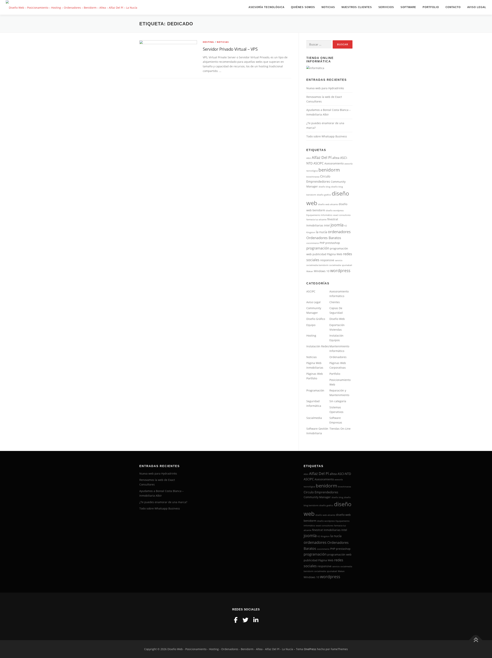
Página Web (334, 254)
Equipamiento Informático (319, 215)
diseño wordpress (335, 210)
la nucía (321, 232)
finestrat (332, 219)
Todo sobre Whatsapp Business (326, 136)
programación (317, 248)
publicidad (319, 254)
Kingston (310, 232)
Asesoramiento (334, 163)
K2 (345, 225)
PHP (322, 243)
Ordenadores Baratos (323, 237)
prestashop (332, 243)
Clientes (334, 302)
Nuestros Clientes (357, 7)
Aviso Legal (476, 7)
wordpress (340, 270)
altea (335, 158)
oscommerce (312, 243)
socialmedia (335, 265)
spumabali (347, 265)
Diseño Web (337, 319)
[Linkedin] (255, 620)
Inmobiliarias (314, 225)
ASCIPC (318, 163)
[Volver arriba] (476, 640)
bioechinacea (312, 176)
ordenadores (339, 231)
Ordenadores (338, 357)
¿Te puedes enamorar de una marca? (163, 502)
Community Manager (317, 497)
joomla (337, 225)
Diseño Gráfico (315, 319)
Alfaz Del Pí (322, 157)
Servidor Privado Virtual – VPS (230, 49)
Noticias (328, 7)
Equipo (310, 325)
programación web (339, 554)
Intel (327, 225)
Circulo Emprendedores (321, 492)
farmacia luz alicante (316, 219)
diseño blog (324, 186)
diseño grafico (324, 194)
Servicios (386, 7)
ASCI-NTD (344, 474)
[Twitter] (245, 620)
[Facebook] (236, 620)
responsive (327, 260)
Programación (315, 390)
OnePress (310, 649)
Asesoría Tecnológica (266, 7)
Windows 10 (321, 271)
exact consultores (342, 215)
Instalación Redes (317, 346)
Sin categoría (337, 401)
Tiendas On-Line (340, 428)
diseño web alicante (328, 204)
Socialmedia (314, 418)
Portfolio (431, 7)
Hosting (208, 41)
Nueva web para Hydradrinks (325, 88)
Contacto (453, 7)
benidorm (329, 170)
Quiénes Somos (303, 7)
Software (408, 7)
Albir (308, 158)
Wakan (309, 271)
